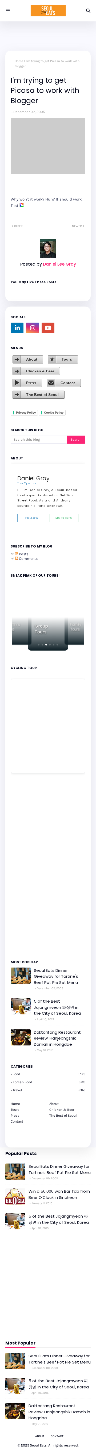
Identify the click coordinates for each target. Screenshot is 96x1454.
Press (31, 383)
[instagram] (32, 328)
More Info (64, 518)
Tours (67, 359)
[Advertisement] (27, 866)
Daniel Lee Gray (59, 264)
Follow (31, 518)
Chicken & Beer (40, 371)
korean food (49, 1082)
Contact (68, 383)
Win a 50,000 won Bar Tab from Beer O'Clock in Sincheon (59, 1194)
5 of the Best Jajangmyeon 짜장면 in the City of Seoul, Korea (57, 1007)
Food (49, 1074)
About (31, 359)
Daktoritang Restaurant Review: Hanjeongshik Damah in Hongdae (57, 1038)
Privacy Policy (26, 412)
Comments (28, 558)
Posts (23, 554)
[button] (38, 644)
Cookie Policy (53, 412)
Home (19, 61)
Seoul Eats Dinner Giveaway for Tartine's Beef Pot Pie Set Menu (56, 976)
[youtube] (48, 328)
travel (49, 1090)
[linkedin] (17, 328)
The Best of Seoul (42, 394)
